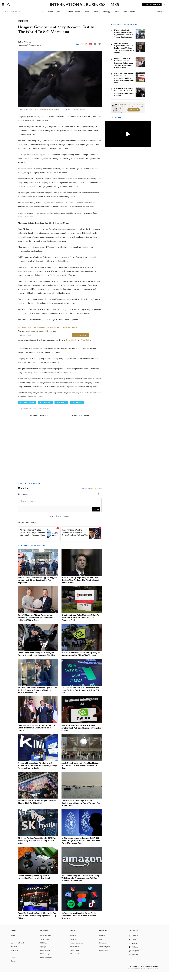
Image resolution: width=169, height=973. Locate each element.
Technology (106, 12)
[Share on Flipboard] (86, 44)
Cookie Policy (74, 950)
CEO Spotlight (45, 954)
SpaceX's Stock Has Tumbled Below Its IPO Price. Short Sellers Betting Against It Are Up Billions (37, 915)
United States (103, 950)
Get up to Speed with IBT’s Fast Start (132, 104)
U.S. (43, 12)
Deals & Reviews (129, 12)
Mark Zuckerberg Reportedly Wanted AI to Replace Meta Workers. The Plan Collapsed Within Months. (80, 580)
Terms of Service (71, 340)
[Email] (95, 44)
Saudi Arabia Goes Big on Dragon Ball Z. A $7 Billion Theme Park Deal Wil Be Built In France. (37, 727)
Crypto (95, 12)
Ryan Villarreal (26, 42)
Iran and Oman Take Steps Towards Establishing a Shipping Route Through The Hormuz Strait (81, 803)
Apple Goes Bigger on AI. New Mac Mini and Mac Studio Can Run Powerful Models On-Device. (81, 765)
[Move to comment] (99, 44)
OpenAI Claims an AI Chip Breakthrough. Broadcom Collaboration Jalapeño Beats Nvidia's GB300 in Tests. (35, 617)
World (50, 12)
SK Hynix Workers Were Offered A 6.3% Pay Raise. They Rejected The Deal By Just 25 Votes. (37, 840)
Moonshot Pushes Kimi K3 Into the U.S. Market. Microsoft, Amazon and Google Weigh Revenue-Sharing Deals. (37, 765)
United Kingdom (104, 947)
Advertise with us (75, 954)
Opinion (116, 12)
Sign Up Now (133, 110)
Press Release (45, 950)
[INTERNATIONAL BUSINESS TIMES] (84, 5)
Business (86, 12)
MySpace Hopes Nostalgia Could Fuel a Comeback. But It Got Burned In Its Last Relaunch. (79, 915)
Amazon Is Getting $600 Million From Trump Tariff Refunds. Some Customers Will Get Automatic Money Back (80, 878)
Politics (58, 12)
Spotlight (43, 947)
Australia (102, 936)
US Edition (160, 12)
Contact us (73, 939)
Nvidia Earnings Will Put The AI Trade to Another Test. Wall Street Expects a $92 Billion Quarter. (82, 727)
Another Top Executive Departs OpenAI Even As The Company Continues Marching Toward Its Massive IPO (37, 690)
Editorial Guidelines (80, 415)
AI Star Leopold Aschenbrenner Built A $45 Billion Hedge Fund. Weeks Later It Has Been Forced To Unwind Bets (81, 840)
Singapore (102, 943)
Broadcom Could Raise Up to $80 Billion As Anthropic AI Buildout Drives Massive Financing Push (80, 617)
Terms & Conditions (76, 943)
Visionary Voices (46, 936)
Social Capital (45, 939)
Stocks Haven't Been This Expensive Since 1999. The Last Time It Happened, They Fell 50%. (80, 690)
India (100, 939)
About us (73, 936)
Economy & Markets (72, 12)
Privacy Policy (85, 340)
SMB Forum (44, 943)
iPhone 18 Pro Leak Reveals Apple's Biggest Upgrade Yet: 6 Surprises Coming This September (37, 580)
